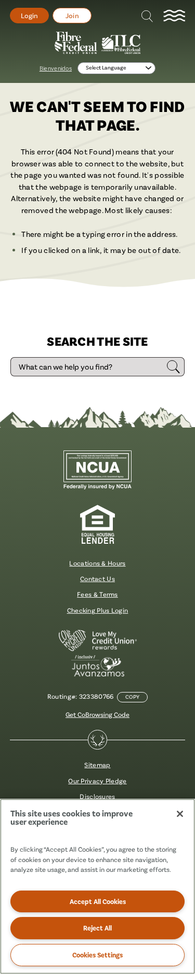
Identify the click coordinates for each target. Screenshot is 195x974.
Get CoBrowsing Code (97, 714)
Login (29, 15)
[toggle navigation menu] (174, 15)
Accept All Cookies (98, 901)
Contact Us (97, 578)
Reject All (97, 928)
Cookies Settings (97, 955)
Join (72, 15)
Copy (132, 697)
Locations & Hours (97, 563)
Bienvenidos (56, 68)
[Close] (179, 813)
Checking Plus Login (97, 610)
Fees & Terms (97, 594)
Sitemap (97, 764)
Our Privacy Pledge (97, 781)
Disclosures (97, 796)
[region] (97, 886)
